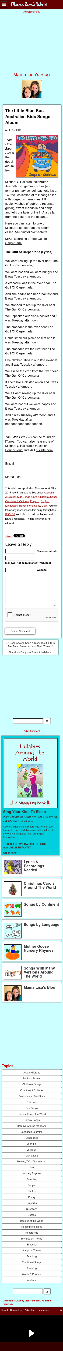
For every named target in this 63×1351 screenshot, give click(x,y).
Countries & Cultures (17, 501)
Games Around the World (32, 1114)
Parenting (31, 1179)
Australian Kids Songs (17, 497)
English (45, 501)
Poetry (31, 1197)
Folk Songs (32, 1108)
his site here (44, 450)
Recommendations (29, 505)
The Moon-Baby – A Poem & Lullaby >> (30, 652)
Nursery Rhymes (31, 1173)
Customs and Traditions (32, 1096)
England (34, 501)
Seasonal (32, 1244)
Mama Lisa (32, 1155)
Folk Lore (31, 1102)
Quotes (32, 1215)
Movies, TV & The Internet (31, 1161)
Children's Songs (47, 497)
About (4, 1310)
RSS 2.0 (10, 514)
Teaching (32, 1256)
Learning (32, 1143)
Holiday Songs (32, 1120)
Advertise (30, 1310)
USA (44, 505)
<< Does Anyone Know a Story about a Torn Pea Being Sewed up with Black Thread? (30, 644)
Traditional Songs (31, 1262)
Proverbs (32, 1203)
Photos (32, 1191)
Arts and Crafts (31, 1072)
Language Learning (32, 1131)
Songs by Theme (31, 1250)
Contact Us (16, 1310)
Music (32, 1167)
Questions (31, 1209)
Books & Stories (31, 1078)
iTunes (9, 441)
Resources (43, 1310)
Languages (11, 505)
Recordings (31, 1232)
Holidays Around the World (32, 1126)
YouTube (32, 1280)
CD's (34, 497)
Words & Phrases (31, 1274)
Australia (49, 492)
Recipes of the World (31, 1220)
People (32, 1185)
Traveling (32, 1268)
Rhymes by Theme (31, 1238)
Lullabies (32, 1149)
